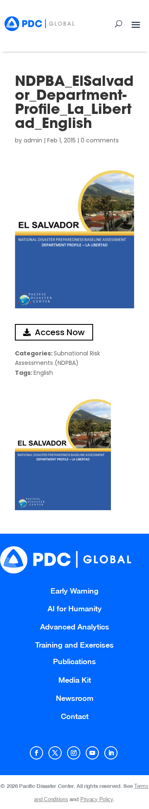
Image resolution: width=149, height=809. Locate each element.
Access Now (60, 332)
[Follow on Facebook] (36, 752)
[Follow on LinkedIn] (111, 752)
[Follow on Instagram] (73, 752)
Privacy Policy (96, 799)
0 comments (100, 140)
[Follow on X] (55, 752)
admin (33, 140)
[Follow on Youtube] (92, 752)
